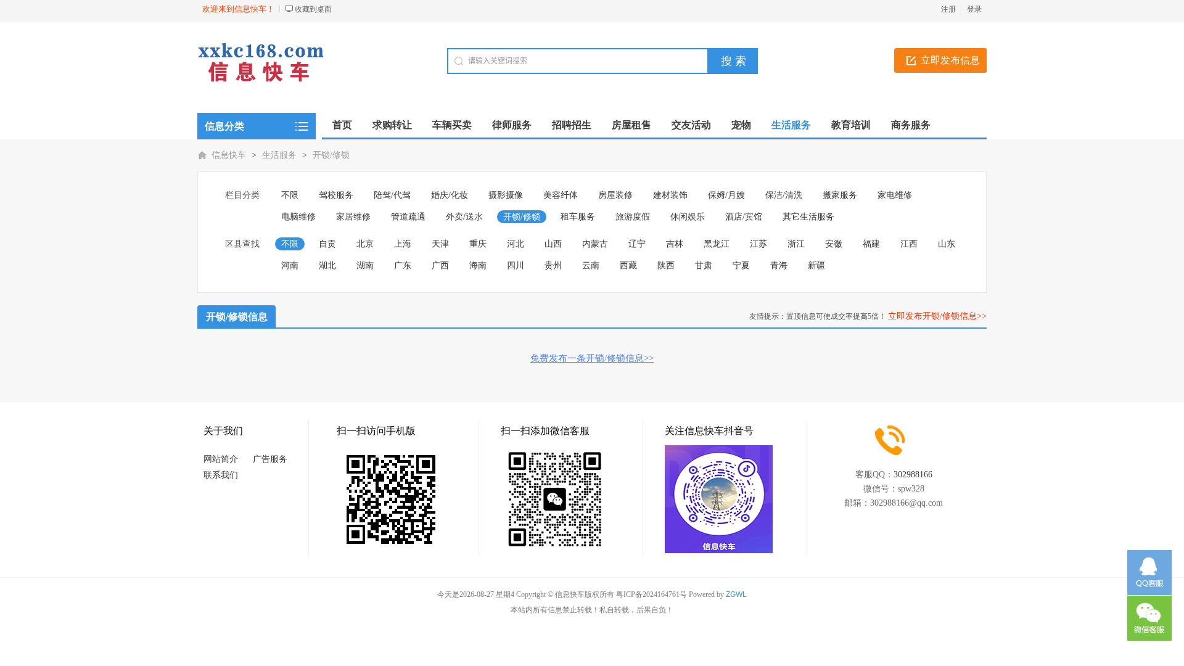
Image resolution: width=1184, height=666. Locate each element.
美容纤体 (560, 195)
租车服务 (578, 216)
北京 (365, 244)
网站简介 (221, 459)
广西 (440, 265)
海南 (478, 265)
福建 (871, 244)
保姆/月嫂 (726, 195)
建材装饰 (670, 195)
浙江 (796, 244)
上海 (402, 244)
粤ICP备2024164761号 (651, 594)
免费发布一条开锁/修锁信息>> (592, 358)
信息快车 (229, 155)
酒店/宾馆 (743, 216)
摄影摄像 (505, 195)
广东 (402, 265)
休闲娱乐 (687, 216)
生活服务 (279, 155)
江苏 (758, 244)
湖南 (365, 265)
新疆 (816, 265)
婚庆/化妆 (449, 195)
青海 (778, 265)
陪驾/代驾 (392, 195)
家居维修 (353, 216)
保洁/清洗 (783, 195)
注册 (948, 9)
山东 (946, 244)
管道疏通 (408, 216)
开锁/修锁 (331, 155)
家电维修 (895, 195)
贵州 (553, 265)
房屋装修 (615, 195)
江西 (909, 244)
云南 (590, 265)
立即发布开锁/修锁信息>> (937, 316)
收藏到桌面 (313, 9)
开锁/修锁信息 (237, 316)
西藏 (628, 265)
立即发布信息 (950, 60)
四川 (515, 265)
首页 (342, 125)
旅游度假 (632, 216)
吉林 (674, 244)
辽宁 (637, 244)
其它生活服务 (808, 216)
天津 (440, 244)
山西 (553, 244)
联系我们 (221, 475)
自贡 (327, 244)
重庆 (478, 244)
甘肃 (703, 265)
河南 (289, 265)
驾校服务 (336, 195)
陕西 (666, 265)
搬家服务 (840, 195)
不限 (289, 195)
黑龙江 (717, 244)
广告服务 (270, 459)
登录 (974, 9)
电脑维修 (298, 216)
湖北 (327, 265)
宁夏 (741, 265)
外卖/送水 (464, 216)
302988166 (913, 474)
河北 (515, 244)
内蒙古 (595, 244)
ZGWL (736, 594)
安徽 (833, 244)
